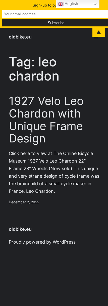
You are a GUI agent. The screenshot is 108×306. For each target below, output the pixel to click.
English (71, 4)
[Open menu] (96, 37)
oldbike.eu (20, 37)
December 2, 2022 (24, 202)
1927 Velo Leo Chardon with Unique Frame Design (46, 120)
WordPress (64, 242)
